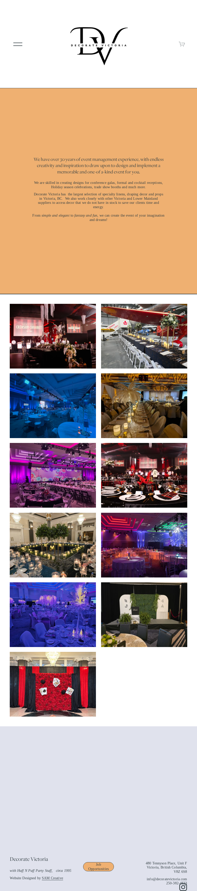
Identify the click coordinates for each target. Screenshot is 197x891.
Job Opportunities (98, 866)
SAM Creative (52, 878)
